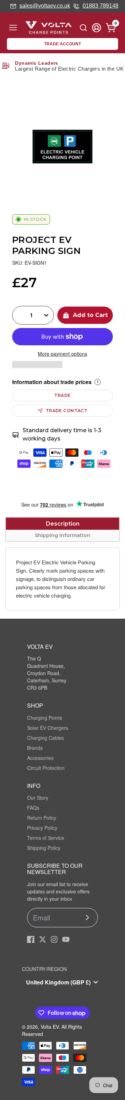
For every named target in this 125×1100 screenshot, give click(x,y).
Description (63, 523)
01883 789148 (100, 6)
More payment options (62, 353)
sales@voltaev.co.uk (44, 6)
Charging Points (44, 717)
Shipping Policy (43, 847)
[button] (37, 364)
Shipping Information (62, 535)
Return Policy (41, 817)
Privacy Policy (42, 827)
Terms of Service (45, 837)
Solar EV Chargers (47, 727)
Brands (35, 747)
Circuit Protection (46, 767)
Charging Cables (45, 737)
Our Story (37, 797)
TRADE (62, 395)
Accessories (40, 757)
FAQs (33, 807)
